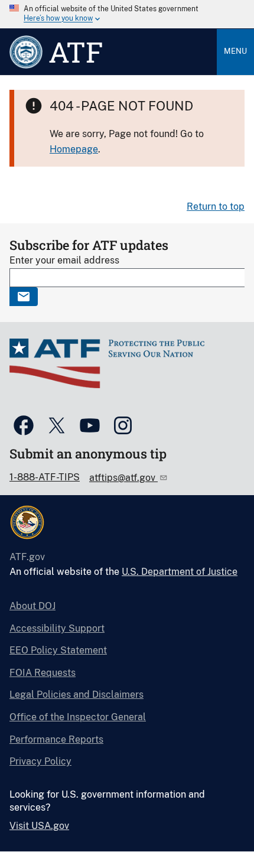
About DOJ (32, 606)
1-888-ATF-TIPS (44, 477)
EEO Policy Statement (58, 650)
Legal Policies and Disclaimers (76, 694)
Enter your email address (64, 260)
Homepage (74, 149)
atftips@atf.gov (123, 477)
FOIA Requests (42, 672)
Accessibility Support (57, 628)
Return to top (216, 206)
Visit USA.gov (39, 825)
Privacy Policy (40, 761)
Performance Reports (56, 739)
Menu (235, 51)
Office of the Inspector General (77, 717)
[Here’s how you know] (127, 14)
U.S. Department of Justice (179, 571)
